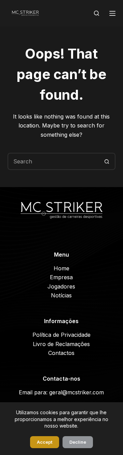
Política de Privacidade (61, 334)
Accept (44, 442)
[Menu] (112, 13)
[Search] (96, 13)
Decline (77, 442)
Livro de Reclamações (61, 344)
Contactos (61, 352)
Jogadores (61, 286)
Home (61, 268)
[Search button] (106, 161)
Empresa (61, 277)
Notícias (61, 295)
